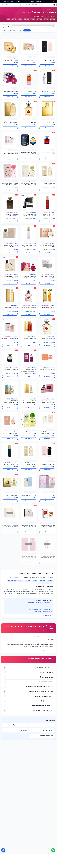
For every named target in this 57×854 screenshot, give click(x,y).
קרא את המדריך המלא (48, 650)
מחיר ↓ (14, 30)
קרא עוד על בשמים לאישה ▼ (46, 615)
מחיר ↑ (20, 30)
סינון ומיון (5, 27)
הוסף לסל (46, 65)
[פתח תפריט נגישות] (3, 850)
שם (4, 30)
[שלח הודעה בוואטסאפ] (53, 850)
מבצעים (9, 30)
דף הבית (54, 9)
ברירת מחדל (27, 30)
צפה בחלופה (9, 532)
